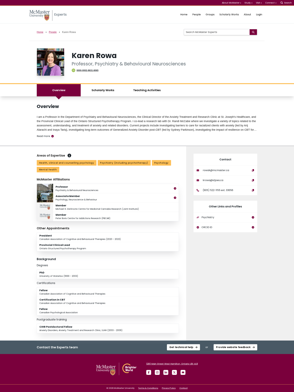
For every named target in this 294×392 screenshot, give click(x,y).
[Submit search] (253, 32)
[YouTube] (183, 372)
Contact (183, 388)
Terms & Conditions (148, 388)
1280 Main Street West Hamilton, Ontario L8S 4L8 (172, 364)
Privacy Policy (169, 388)
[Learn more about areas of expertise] (69, 155)
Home (183, 14)
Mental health (48, 169)
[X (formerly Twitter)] (174, 372)
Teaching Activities (147, 90)
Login (259, 14)
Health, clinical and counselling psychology (66, 162)
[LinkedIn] (165, 372)
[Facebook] (148, 372)
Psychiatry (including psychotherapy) (124, 162)
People (196, 14)
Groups (210, 14)
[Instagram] (157, 372)
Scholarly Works (229, 14)
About (247, 14)
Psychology (161, 162)
